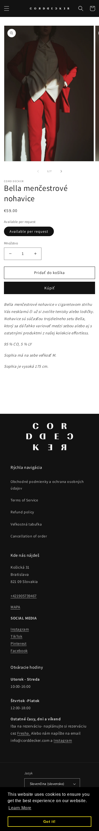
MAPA (15, 606)
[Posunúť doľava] (38, 171)
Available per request (29, 231)
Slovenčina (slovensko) (47, 783)
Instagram (20, 629)
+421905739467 (24, 595)
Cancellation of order (29, 536)
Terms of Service (24, 500)
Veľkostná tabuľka (26, 524)
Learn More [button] (19, 808)
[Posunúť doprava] (61, 171)
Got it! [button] (49, 821)
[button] (6, 8)
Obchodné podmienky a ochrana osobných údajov (47, 485)
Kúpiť (49, 287)
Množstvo (11, 243)
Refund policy (22, 512)
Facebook (19, 650)
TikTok (16, 636)
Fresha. (23, 733)
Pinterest (18, 643)
